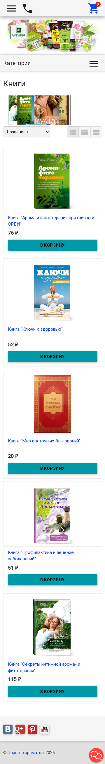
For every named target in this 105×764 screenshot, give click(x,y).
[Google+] (21, 730)
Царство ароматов (26, 752)
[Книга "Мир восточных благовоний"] (52, 404)
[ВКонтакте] (9, 730)
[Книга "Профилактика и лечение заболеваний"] (52, 515)
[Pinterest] (34, 730)
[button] (96, 755)
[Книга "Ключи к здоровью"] (52, 292)
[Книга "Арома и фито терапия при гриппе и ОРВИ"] (52, 180)
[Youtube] (46, 730)
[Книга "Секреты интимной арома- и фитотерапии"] (52, 627)
